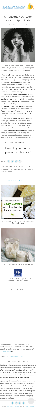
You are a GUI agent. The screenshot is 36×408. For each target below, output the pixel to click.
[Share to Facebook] (8, 161)
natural (9, 166)
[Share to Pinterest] (16, 161)
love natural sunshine (13, 406)
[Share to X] (12, 161)
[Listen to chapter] (12, 351)
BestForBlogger (30, 406)
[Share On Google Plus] (20, 161)
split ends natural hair (18, 168)
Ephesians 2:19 (5, 351)
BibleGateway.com (17, 356)
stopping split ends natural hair (14, 169)
